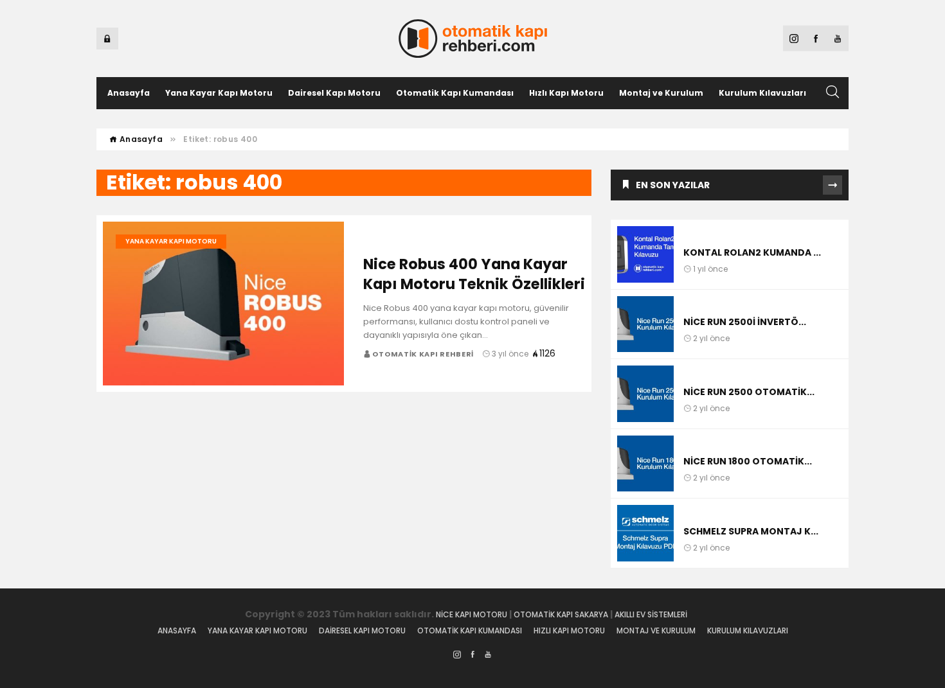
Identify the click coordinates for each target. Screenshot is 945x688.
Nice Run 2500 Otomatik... (749, 391)
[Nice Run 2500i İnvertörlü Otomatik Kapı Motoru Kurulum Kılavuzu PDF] (645, 324)
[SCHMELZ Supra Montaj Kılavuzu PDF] (645, 533)
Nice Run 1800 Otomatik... (747, 461)
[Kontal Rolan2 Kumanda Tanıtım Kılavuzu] (645, 254)
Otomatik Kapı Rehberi (423, 354)
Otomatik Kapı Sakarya (561, 614)
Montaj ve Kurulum (661, 92)
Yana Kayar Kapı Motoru (219, 92)
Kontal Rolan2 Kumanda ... (752, 252)
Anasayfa (128, 92)
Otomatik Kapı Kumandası (455, 92)
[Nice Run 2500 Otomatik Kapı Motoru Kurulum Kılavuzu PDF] (645, 394)
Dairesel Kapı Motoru (334, 92)
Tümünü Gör (832, 185)
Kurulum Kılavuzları (762, 92)
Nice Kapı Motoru (471, 614)
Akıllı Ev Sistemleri (652, 614)
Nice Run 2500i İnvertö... (744, 321)
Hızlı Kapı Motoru (566, 92)
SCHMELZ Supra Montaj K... (750, 531)
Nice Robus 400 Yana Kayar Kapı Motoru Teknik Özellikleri (474, 274)
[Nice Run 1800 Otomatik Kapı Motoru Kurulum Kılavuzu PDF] (645, 464)
